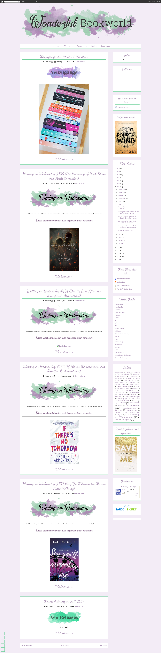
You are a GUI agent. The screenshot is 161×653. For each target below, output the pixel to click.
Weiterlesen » (64, 159)
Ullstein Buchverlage (121, 358)
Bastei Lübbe (119, 307)
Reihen (123, 403)
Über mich (55, 46)
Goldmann (118, 331)
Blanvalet (117, 310)
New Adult (136, 399)
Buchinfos (137, 372)
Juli (120, 204)
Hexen (138, 386)
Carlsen (117, 318)
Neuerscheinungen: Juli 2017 (64, 601)
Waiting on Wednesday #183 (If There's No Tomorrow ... (128, 222)
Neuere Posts (26, 645)
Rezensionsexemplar (129, 408)
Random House (119, 352)
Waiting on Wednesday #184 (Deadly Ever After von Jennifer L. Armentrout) (64, 293)
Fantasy (132, 382)
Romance (118, 410)
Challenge (136, 374)
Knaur (116, 339)
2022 (118, 178)
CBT (116, 323)
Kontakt (94, 46)
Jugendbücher (134, 392)
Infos (116, 390)
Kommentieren (80, 62)
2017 (118, 187)
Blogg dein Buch (120, 312)
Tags (131, 412)
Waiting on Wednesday (127, 415)
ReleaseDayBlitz (134, 403)
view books (136, 497)
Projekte (135, 401)
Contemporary (121, 376)
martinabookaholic (123, 278)
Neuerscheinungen (133, 396)
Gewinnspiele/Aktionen (124, 386)
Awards (128, 372)
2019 (118, 181)
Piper (116, 350)
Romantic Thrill (132, 410)
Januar (121, 243)
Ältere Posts (102, 645)
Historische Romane (123, 388)
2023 (118, 175)
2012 (118, 259)
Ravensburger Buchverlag (123, 355)
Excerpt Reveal (119, 382)
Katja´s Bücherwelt (123, 285)
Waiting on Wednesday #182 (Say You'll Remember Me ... (128, 226)
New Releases (123, 401)
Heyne (117, 336)
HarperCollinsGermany (122, 334)
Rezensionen (82, 46)
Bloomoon (118, 315)
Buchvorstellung (123, 374)
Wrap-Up (117, 419)
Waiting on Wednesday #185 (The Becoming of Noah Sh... (128, 212)
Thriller (137, 412)
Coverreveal (118, 378)
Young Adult (126, 420)
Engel (118, 380)
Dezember (122, 189)
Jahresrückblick (119, 392)
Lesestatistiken (123, 394)
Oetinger (117, 347)
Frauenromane (120, 384)
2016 (118, 247)
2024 (118, 172)
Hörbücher (135, 388)
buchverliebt (121, 282)
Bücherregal (68, 46)
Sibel (123, 490)
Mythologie (118, 396)
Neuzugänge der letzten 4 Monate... (64, 56)
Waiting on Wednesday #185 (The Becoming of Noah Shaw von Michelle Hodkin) (64, 176)
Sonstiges (118, 412)
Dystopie (128, 378)
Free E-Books (135, 384)
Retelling (120, 405)
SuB (126, 412)
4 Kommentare (79, 606)
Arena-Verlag (119, 304)
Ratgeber (117, 402)
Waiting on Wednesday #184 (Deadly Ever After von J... (127, 217)
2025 (118, 169)
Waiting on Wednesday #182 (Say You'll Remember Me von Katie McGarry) (64, 486)
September (122, 198)
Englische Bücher (130, 380)
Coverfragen (134, 376)
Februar (121, 240)
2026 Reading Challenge (127, 486)
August (121, 201)
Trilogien (119, 415)
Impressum (105, 46)
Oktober (121, 195)
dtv (116, 326)
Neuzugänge (122, 399)
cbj (115, 320)
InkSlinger (130, 390)
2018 (118, 184)
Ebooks (137, 378)
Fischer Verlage (119, 328)
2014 (118, 253)
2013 (118, 256)
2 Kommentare (80, 183)
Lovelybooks (119, 344)
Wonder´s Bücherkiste (124, 289)
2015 (118, 250)
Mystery (133, 394)
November (122, 192)
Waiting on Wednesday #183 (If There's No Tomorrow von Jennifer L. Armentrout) (64, 368)
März (120, 237)
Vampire (128, 415)
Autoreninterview (119, 372)
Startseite (64, 645)
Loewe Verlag (119, 342)
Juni (120, 234)
